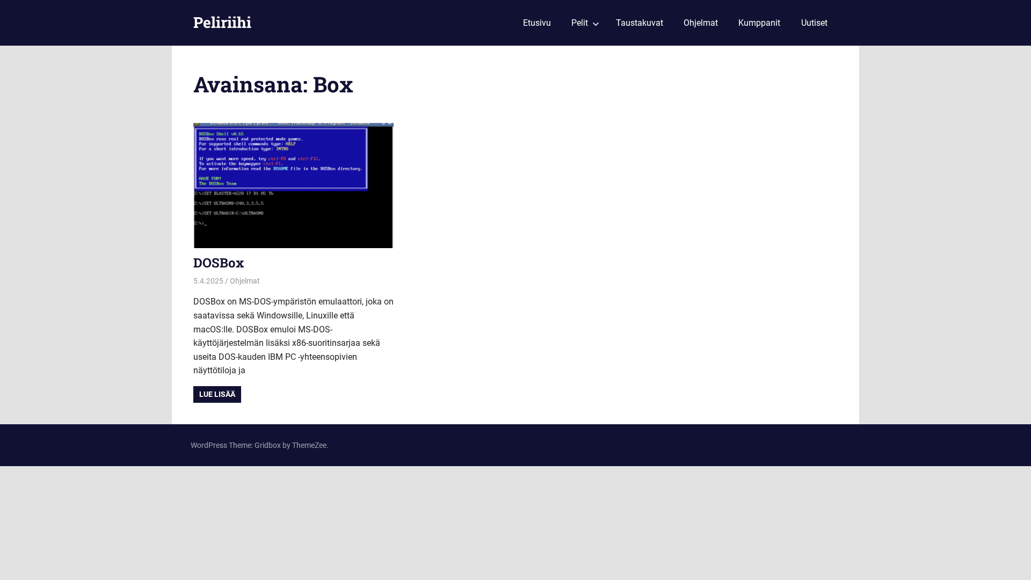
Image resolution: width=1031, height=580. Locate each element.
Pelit (579, 23)
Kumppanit (759, 23)
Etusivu (537, 23)
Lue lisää (217, 394)
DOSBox (218, 262)
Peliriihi (222, 22)
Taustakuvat (639, 23)
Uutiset (814, 23)
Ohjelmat (701, 23)
